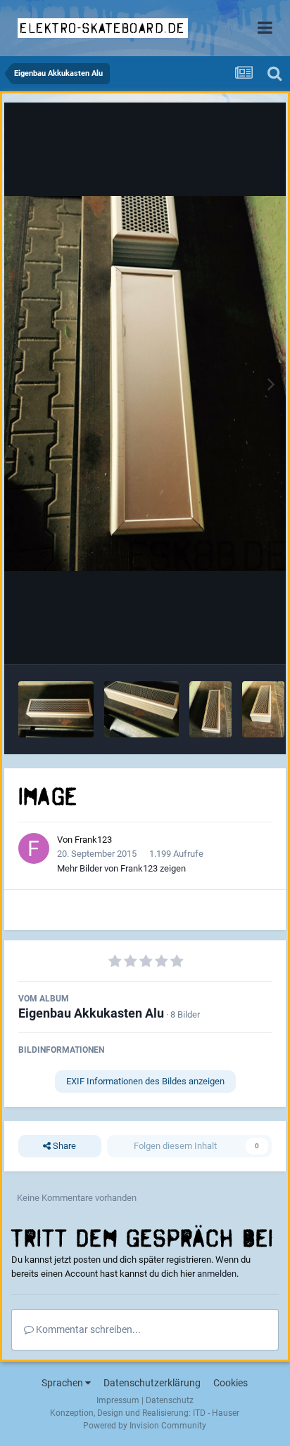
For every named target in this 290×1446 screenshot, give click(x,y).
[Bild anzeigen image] (141, 709)
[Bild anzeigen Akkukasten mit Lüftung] (56, 709)
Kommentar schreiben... (87, 1329)
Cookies (230, 1382)
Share (63, 1146)
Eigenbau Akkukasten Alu (91, 1013)
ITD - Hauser (216, 1413)
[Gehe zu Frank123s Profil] (33, 848)
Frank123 (93, 839)
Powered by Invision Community (144, 1426)
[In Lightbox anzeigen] (145, 383)
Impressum (117, 1400)
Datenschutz (170, 1400)
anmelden (217, 1273)
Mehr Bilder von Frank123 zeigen (121, 868)
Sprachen (63, 1382)
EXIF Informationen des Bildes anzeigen (145, 1081)
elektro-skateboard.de (102, 28)
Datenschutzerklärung (152, 1382)
